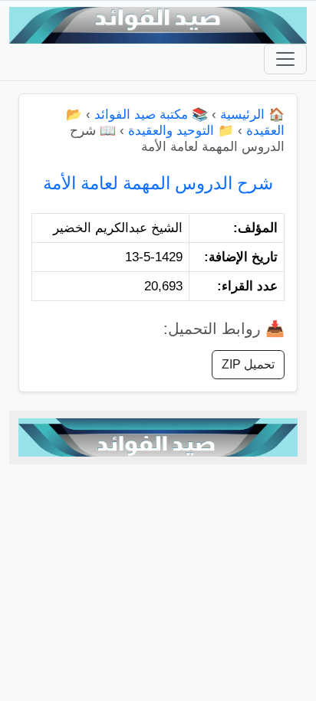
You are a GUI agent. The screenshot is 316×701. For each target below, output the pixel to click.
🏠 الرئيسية (252, 114)
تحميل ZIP (248, 364)
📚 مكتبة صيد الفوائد (151, 114)
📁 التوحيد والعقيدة (181, 130)
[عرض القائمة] (285, 59)
